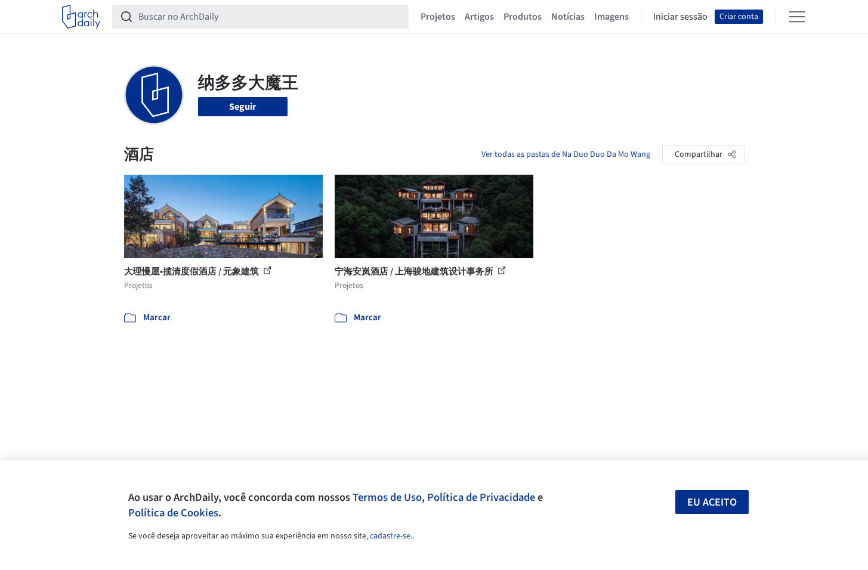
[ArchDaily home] (81, 17)
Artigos (479, 16)
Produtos (522, 16)
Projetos (438, 16)
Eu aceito (712, 502)
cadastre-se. (391, 536)
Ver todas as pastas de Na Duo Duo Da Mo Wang (565, 154)
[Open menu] (797, 16)
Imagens (611, 16)
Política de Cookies (173, 513)
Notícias (568, 16)
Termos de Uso (387, 497)
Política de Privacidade (481, 497)
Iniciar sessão (680, 16)
